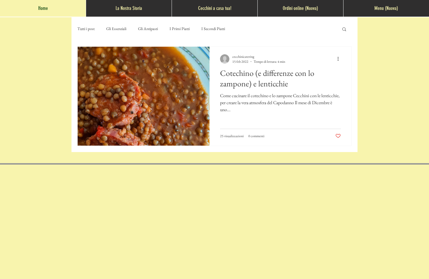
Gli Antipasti (148, 28)
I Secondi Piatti (213, 28)
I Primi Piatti (180, 28)
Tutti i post (86, 28)
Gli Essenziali (116, 28)
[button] (344, 30)
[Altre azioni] (339, 58)
